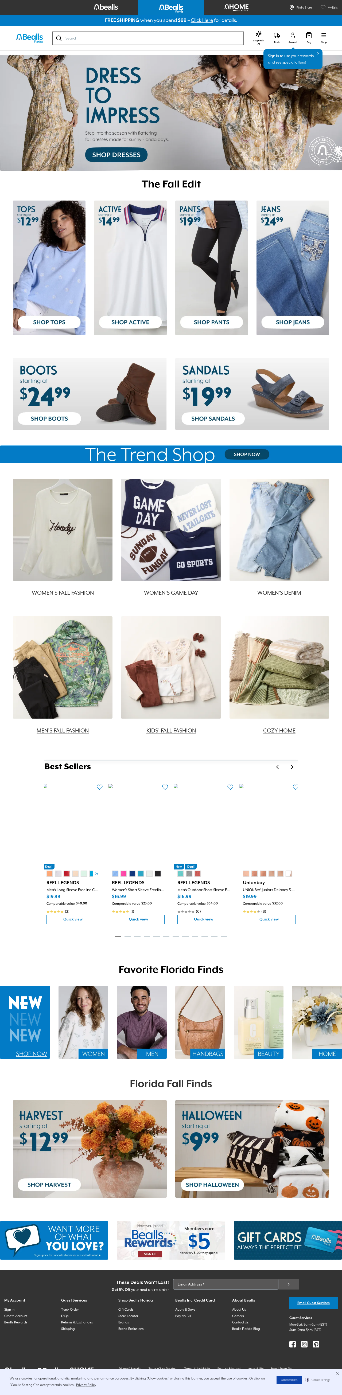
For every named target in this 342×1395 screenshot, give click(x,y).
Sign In (9, 1309)
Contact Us (240, 1322)
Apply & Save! (185, 1309)
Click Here (202, 20)
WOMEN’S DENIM (279, 593)
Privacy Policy (86, 1385)
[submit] (288, 1284)
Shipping (68, 1329)
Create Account (15, 1316)
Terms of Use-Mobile (197, 1368)
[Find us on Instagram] (304, 1344)
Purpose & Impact (229, 1368)
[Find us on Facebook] (292, 1344)
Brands (123, 1322)
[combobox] (148, 38)
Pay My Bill (183, 1316)
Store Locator (128, 1316)
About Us (239, 1309)
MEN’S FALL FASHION (63, 730)
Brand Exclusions (131, 1329)
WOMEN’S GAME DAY (171, 593)
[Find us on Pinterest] (316, 1344)
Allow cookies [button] (289, 1380)
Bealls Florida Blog (246, 1329)
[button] (317, 1380)
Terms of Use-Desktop (163, 1368)
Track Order (70, 1309)
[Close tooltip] (318, 53)
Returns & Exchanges (77, 1322)
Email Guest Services (313, 1303)
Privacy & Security (130, 1368)
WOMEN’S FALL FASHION (63, 593)
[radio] (49, 874)
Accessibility (255, 1368)
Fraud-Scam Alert (282, 1368)
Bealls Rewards (16, 1322)
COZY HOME (279, 730)
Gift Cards (126, 1309)
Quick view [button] (81, 920)
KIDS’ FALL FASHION (171, 730)
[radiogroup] (75, 874)
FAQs (65, 1316)
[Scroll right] (96, 873)
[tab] (118, 936)
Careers (238, 1316)
